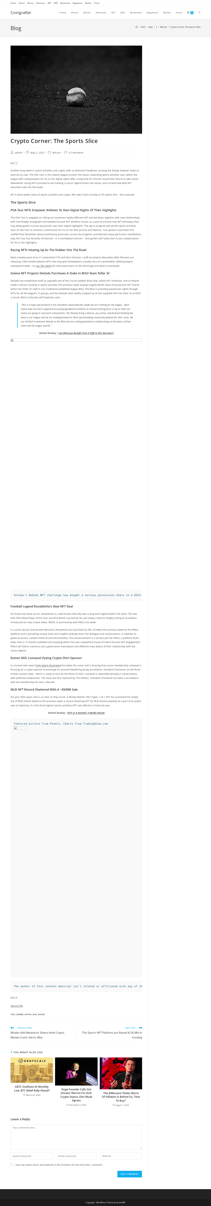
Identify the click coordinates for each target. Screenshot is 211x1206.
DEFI (56, 3)
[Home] (137, 26)
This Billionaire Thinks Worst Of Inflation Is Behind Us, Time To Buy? (121, 1096)
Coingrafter (21, 12)
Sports (41, 1014)
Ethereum (40, 3)
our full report (44, 265)
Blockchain (65, 3)
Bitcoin (30, 3)
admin (19, 152)
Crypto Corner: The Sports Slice (185, 26)
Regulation (77, 3)
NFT (49, 3)
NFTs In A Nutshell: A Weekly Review (86, 712)
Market (88, 3)
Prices (97, 3)
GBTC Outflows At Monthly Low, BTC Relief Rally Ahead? (32, 1088)
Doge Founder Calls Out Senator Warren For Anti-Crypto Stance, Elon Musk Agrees (76, 1095)
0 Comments (76, 152)
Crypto (27, 1014)
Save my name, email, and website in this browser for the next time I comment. (59, 1164)
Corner (19, 1014)
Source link (17, 1005)
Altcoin (22, 3)
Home (13, 3)
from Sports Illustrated (48, 665)
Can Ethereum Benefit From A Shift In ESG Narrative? (86, 333)
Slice (34, 1014)
